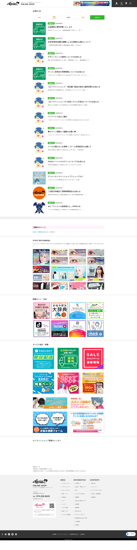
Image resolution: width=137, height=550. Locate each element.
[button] (130, 534)
